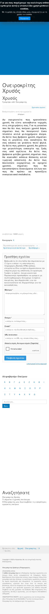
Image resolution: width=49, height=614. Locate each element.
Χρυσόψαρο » (34, 248)
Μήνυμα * (9, 290)
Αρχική (20, 548)
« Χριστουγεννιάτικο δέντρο (20, 246)
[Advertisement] (24, 49)
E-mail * (8, 326)
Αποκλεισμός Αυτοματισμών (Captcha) (21, 343)
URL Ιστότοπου (11, 334)
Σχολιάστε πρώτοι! (38, 107)
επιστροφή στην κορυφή (37, 363)
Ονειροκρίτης (30, 548)
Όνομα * (8, 317)
